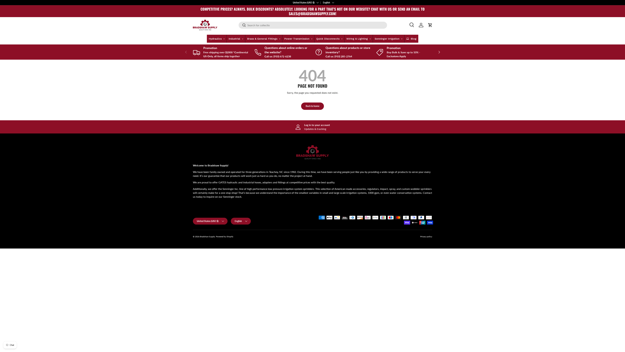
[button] (430, 25)
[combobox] (313, 25)
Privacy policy (426, 236)
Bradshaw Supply (207, 236)
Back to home (312, 106)
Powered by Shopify (224, 236)
